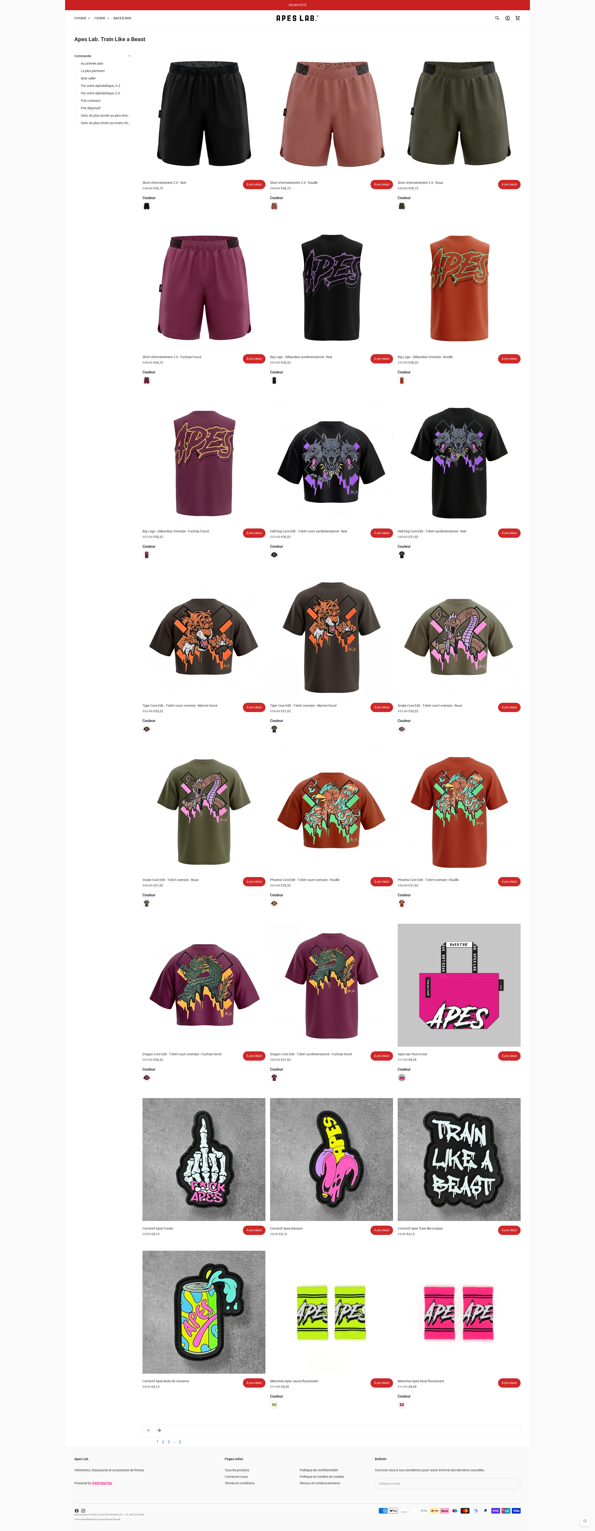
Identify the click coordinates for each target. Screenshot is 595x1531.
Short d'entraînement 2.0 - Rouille (293, 183)
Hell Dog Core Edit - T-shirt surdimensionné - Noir (432, 531)
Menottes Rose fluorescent (421, 1381)
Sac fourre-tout (412, 1054)
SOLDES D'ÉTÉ (298, 5)
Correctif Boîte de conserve (165, 1381)
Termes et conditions (240, 1483)
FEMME (100, 18)
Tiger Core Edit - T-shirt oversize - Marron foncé (303, 705)
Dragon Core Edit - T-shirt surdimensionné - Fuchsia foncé (311, 1054)
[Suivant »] (159, 1430)
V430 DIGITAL (102, 1483)
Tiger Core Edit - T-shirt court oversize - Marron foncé (179, 705)
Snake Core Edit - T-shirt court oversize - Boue (430, 705)
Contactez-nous (236, 1476)
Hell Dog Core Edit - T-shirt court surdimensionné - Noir (308, 531)
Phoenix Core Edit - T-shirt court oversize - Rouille (304, 880)
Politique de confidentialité (319, 1470)
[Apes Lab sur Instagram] (83, 1510)
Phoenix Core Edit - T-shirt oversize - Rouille (428, 880)
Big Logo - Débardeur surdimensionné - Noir (301, 357)
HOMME (80, 18)
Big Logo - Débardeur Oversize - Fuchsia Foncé (175, 531)
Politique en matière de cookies (322, 1476)
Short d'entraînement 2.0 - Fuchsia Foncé (171, 357)
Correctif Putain (157, 1228)
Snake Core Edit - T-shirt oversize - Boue (170, 880)
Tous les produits (237, 1470)
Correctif (420, 1228)
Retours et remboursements (320, 1483)
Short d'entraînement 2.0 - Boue (420, 183)
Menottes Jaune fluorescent (294, 1381)
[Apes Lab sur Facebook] (76, 1510)
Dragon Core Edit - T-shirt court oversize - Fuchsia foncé (181, 1054)
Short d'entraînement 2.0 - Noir (164, 183)
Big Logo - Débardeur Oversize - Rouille (425, 357)
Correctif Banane (286, 1228)
